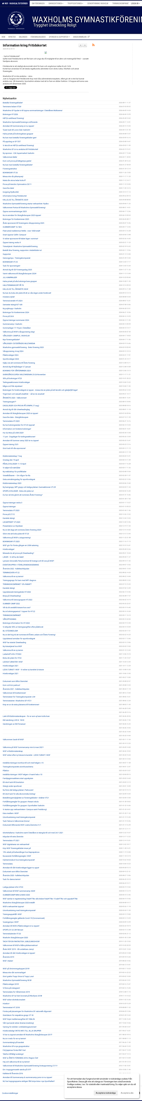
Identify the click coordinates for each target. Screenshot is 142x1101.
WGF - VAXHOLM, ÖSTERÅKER (16, 3)
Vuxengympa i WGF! (11, 922)
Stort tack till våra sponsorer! (14, 448)
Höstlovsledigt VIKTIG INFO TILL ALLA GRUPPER (22, 1031)
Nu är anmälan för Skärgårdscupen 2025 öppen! (22, 215)
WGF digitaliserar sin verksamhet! (16, 844)
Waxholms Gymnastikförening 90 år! (17, 980)
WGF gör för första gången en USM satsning (20, 545)
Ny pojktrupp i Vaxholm (12, 308)
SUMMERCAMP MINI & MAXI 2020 (16, 895)
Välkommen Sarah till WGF (13, 739)
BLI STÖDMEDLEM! (10, 631)
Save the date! (8, 188)
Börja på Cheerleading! (12, 596)
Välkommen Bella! (10, 157)
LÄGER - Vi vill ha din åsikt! (13, 557)
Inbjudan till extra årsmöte (13, 837)
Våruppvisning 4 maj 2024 (13, 351)
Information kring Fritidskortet (24, 45)
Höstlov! (6, 1004)
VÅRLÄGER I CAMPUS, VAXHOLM (16, 336)
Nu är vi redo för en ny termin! (14, 1038)
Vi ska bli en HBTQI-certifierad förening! (18, 145)
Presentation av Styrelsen (13, 526)
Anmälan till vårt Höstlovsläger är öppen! (19, 953)
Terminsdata (8, 864)
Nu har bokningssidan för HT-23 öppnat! (19, 425)
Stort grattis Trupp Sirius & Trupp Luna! (18, 976)
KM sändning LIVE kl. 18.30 (13, 720)
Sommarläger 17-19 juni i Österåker (17, 328)
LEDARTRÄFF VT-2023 (11, 522)
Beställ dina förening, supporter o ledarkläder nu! (22, 250)
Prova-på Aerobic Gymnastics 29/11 (17, 184)
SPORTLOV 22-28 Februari (13, 930)
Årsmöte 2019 (8, 957)
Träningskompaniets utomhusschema (18, 767)
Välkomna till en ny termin (13, 650)
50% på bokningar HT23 (12, 378)
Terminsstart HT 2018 (11, 1007)
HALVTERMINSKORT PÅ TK (13, 285)
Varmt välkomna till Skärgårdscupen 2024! (19, 274)
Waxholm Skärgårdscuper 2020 (15, 938)
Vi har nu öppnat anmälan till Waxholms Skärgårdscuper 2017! (27, 1035)
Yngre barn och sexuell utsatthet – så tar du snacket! (24, 394)
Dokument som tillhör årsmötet (15, 681)
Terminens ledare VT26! (12, 107)
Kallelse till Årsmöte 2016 (13, 1073)
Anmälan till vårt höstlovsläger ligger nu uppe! (21, 868)
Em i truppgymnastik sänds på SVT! (17, 1070)
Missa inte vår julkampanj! (13, 176)
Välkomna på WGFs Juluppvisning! (17, 538)
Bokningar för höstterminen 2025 (16, 219)
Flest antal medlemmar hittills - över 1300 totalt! (21, 231)
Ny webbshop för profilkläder (14, 472)
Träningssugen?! (9, 402)
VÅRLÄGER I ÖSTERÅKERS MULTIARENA (19, 343)
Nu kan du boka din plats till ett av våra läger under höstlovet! (27, 293)
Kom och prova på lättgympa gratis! (17, 161)
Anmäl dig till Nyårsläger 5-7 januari (17, 367)
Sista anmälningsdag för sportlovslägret (19, 479)
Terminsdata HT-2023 (11, 421)
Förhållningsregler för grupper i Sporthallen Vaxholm (24, 805)
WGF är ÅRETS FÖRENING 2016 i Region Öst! (20, 1058)
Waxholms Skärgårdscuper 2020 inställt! (19, 903)
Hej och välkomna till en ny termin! (16, 1062)
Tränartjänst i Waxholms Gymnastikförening (20, 246)
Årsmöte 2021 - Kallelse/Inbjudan (16, 689)
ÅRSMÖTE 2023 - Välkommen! (15, 398)
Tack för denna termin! (12, 879)
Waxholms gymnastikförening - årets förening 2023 (23, 347)
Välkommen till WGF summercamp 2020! (19, 891)
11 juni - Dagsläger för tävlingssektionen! (19, 437)
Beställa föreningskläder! (13, 103)
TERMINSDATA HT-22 (11, 573)
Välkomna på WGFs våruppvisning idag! (19, 332)
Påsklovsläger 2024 (10, 355)
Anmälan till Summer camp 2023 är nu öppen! (21, 440)
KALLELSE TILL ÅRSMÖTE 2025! (15, 200)
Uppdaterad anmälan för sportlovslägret (19, 639)
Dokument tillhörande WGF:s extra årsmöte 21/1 (22, 825)
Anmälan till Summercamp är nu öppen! (18, 126)
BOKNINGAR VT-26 (10, 173)
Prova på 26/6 (8, 316)
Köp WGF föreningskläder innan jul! (17, 848)
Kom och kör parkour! (11, 685)
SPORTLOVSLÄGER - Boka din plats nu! (18, 491)
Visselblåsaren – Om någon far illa (16, 475)
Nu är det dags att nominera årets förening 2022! (22, 530)
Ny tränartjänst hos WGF (12, 646)
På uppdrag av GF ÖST (12, 141)
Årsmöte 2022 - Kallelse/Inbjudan (16, 569)
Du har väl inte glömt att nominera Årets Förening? (23, 495)
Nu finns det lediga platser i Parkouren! (18, 790)
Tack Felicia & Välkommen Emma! (16, 821)
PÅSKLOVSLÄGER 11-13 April (14, 464)
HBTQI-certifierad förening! (13, 118)
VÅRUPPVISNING (9, 619)
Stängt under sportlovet (12, 786)
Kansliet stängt (9, 518)
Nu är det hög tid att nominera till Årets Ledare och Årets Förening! (29, 635)
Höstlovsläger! (8, 549)
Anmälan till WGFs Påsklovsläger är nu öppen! (21, 926)
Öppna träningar (9, 506)
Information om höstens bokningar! (17, 429)
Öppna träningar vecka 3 (12, 503)
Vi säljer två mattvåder (11, 468)
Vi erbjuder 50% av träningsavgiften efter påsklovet (23, 627)
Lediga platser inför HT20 (13, 887)
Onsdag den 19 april (11, 460)
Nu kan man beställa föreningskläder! (18, 165)
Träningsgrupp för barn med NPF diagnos (19, 580)
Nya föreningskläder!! (11, 340)
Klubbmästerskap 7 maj (12, 456)
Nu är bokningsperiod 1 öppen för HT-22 (19, 611)
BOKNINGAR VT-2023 (11, 541)
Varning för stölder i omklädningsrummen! (19, 1027)
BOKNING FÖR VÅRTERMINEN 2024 (17, 371)
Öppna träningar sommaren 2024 (16, 320)
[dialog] (101, 1085)
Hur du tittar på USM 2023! (13, 433)
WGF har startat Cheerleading (14, 642)
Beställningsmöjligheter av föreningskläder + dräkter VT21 (26, 798)
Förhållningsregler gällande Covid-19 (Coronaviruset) (24, 918)
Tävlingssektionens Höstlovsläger (16, 382)
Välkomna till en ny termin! (13, 576)
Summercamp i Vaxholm (12, 324)
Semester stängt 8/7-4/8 (12, 305)
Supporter (7, 254)
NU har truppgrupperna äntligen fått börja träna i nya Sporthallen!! (29, 1081)
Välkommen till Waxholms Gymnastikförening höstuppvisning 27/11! (30, 1066)
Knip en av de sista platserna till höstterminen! (21, 705)
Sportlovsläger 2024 (11, 359)
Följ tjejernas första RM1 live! (14, 1050)
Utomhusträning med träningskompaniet (19, 817)
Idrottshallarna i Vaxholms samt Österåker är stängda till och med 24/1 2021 (33, 833)
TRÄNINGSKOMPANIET (12, 615)
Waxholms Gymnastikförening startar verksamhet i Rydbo (26, 204)
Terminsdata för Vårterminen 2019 (16, 992)
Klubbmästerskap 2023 (12, 483)
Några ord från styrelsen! (12, 386)
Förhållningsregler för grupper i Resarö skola (21, 802)
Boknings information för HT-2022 (16, 623)
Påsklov (6, 771)
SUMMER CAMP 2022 (11, 604)
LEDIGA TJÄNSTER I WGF (13, 662)
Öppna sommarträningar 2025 (15, 211)
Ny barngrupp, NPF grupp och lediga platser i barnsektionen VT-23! (29, 487)
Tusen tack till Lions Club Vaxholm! (16, 130)
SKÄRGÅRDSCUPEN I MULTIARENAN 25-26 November (24, 374)
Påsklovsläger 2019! (11, 984)
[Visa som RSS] (93, 45)
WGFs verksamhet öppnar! (13, 906)
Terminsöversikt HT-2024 (12, 301)
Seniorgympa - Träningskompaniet (16, 258)
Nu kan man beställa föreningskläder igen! (19, 138)
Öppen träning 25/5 (10, 444)
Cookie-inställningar (10, 1093)
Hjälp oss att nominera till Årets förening (19, 363)
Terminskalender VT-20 (12, 934)
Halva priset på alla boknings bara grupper (20, 281)
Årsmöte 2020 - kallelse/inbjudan (16, 875)
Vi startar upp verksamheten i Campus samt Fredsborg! (25, 809)
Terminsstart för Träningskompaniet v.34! (19, 697)
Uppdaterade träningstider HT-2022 (17, 592)
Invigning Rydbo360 (11, 192)
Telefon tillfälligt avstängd (13, 1054)
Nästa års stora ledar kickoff (14, 180)
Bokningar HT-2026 (10, 114)
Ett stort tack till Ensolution (13, 782)
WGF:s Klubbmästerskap (13, 751)
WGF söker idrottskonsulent (14, 1000)
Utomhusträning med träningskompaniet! (19, 910)
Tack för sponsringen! (11, 266)
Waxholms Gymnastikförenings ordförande (20, 122)
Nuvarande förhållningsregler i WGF (17, 856)
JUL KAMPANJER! (10, 277)
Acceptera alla (127, 1093)
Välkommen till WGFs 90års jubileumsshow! (20, 945)
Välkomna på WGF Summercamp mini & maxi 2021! (23, 747)
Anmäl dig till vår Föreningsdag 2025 (17, 270)
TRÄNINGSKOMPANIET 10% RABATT (17, 584)
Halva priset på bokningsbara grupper (18, 134)
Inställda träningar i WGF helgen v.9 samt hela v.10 (22, 774)
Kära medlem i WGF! (11, 813)
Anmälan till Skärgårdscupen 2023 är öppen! (20, 413)
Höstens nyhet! (9, 297)
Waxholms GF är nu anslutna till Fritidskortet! (20, 149)
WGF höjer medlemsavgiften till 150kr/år (19, 1019)
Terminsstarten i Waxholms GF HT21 (17, 701)
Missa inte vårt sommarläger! (14, 972)
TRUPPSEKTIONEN (75, 3)
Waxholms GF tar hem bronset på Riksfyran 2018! (22, 996)
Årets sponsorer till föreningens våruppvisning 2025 (23, 223)
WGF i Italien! (8, 961)
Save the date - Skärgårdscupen (15, 417)
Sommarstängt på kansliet (13, 1042)
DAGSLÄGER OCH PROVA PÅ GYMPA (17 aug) (21, 406)
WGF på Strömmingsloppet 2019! (16, 969)
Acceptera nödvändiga (106, 1093)
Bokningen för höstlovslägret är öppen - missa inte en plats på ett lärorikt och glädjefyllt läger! (40, 390)
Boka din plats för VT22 (12, 658)
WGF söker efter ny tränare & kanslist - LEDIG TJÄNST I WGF (26, 755)
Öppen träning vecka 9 (12, 242)
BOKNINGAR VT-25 (10, 262)
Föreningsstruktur (10, 169)
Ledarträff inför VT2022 (12, 654)
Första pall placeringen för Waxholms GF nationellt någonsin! (27, 1011)
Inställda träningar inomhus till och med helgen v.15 (23, 763)
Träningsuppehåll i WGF (12, 914)
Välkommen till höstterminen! (14, 693)
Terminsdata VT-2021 (11, 840)
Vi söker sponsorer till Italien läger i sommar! (20, 239)
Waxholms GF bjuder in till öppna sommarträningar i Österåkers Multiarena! (32, 110)
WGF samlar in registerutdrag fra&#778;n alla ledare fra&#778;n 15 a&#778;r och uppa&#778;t (40, 899)
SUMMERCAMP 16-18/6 (12, 227)
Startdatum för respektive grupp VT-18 (18, 1015)
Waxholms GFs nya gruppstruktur (16, 1046)
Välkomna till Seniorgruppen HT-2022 (17, 600)
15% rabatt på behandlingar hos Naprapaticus (21, 852)
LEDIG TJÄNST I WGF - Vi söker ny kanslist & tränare (23, 670)
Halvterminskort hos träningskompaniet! (19, 860)
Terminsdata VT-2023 (11, 510)
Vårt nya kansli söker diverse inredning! (18, 1023)
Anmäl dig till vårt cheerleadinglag (16, 409)
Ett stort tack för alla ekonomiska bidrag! (19, 794)
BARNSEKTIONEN (55, 3)
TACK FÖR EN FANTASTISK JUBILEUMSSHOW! (21, 941)
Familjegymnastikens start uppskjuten (18, 778)
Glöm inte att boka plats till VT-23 (16, 534)
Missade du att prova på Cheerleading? (18, 553)
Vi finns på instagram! (11, 988)
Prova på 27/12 (9, 514)
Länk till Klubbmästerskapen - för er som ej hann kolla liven (26, 716)
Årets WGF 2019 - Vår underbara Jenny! (18, 949)
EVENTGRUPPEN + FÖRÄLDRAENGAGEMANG (21, 565)
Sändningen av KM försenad (14, 724)
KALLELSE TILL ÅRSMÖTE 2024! (15, 289)
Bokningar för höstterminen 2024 (16, 312)
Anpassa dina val (74, 1092)
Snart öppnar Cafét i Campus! (14, 235)
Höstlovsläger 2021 (10, 666)
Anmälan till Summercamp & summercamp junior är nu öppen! (27, 1077)
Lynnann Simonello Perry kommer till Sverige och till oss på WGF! (28, 561)
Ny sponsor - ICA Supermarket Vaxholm (18, 153)
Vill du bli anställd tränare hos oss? (17, 607)
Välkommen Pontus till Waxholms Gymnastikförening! (24, 207)
